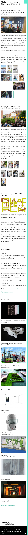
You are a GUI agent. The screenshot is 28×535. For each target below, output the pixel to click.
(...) (13, 62)
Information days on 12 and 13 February (11, 194)
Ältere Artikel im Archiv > (7, 292)
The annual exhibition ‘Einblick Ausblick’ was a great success (12, 107)
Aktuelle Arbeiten (5, 300)
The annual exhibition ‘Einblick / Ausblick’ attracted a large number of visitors (13, 12)
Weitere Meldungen (6, 249)
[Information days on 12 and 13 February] (13, 212)
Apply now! (5, 272)
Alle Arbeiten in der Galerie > (8, 505)
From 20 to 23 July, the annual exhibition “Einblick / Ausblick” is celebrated (12, 282)
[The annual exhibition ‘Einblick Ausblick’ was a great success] (13, 127)
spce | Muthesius (7, 139)
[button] (11, 534)
